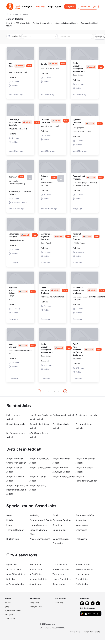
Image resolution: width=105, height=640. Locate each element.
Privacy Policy (75, 631)
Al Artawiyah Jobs (15, 584)
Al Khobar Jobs (83, 564)
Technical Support (15, 530)
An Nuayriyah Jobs (38, 579)
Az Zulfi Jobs (82, 584)
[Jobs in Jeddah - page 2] (65, 391)
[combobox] (41, 36)
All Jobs (16, 14)
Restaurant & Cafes (85, 515)
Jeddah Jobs (35, 564)
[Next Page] (65, 391)
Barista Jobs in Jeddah (86, 415)
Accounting (81, 520)
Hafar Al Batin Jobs (84, 569)
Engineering (81, 530)
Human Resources (38, 525)
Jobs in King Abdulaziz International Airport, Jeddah (17, 490)
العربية (58, 6)
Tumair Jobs (81, 579)
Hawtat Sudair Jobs (61, 579)
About (7, 602)
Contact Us (10, 618)
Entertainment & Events (40, 520)
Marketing (34, 515)
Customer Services (61, 520)
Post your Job (36, 606)
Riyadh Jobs (12, 564)
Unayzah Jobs (82, 574)
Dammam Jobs (59, 564)
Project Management (39, 539)
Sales (9, 515)
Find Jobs (40, 6)
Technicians (81, 539)
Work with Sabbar (12, 610)
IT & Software (12, 539)
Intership (9, 614)
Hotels (9, 520)
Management (82, 525)
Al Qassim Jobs (13, 569)
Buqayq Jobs (58, 584)
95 (59, 391)
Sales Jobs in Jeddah (16, 424)
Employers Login (88, 6)
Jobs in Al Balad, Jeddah (63, 476)
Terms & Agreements (91, 631)
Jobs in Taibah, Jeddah (40, 467)
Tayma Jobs (58, 574)
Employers (27, 6)
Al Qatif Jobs (35, 574)
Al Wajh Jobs (35, 584)
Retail (55, 515)
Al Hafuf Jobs (35, 569)
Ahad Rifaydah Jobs (15, 574)
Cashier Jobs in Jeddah (63, 415)
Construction (59, 530)
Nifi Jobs (10, 579)
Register (70, 6)
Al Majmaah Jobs (60, 569)
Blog (50, 6)
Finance (10, 525)
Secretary (57, 525)
